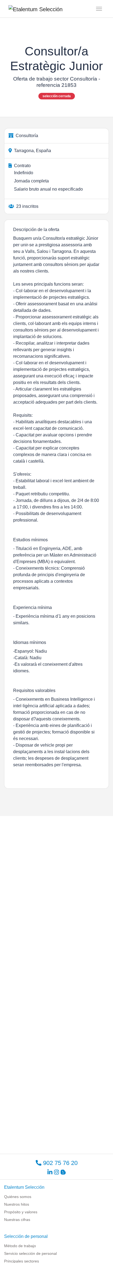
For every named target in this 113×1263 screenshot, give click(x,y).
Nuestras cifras (17, 1219)
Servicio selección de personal (30, 1253)
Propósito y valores (20, 1212)
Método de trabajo (20, 1246)
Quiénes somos (17, 1196)
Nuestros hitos (16, 1204)
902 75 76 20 (59, 1163)
